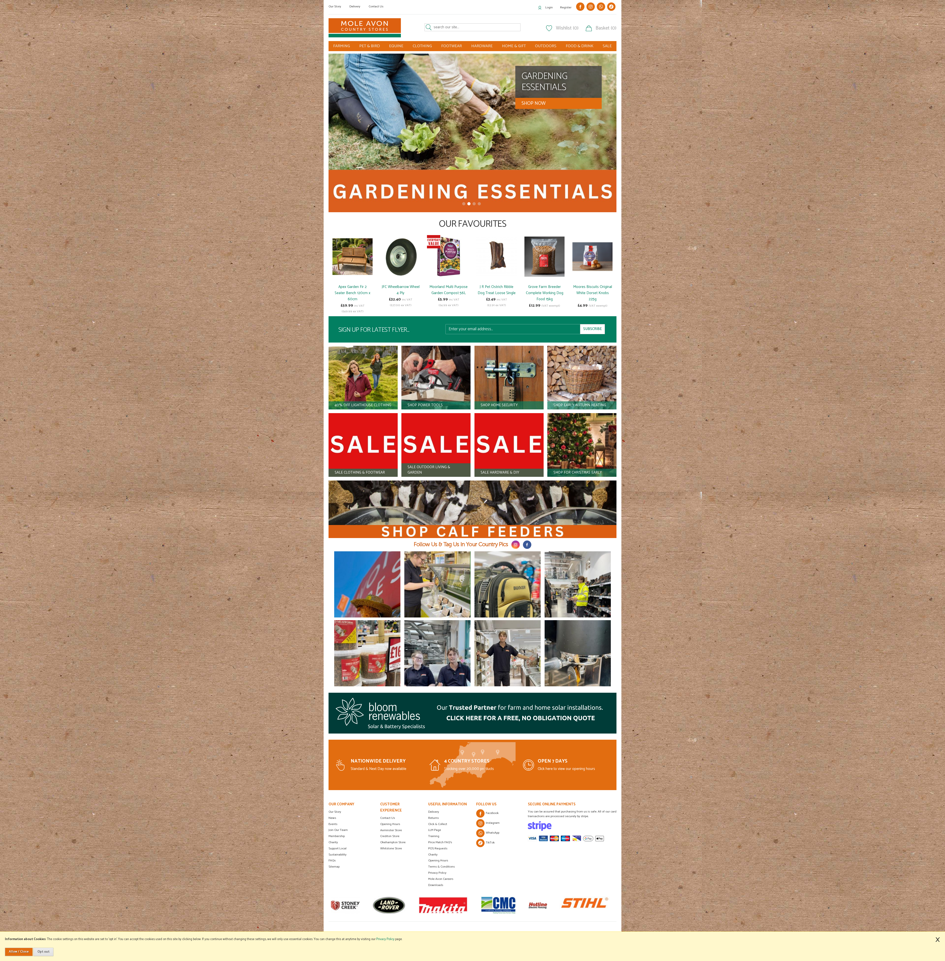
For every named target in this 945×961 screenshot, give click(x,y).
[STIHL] (435, 905)
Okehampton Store (393, 842)
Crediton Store (389, 836)
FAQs (332, 860)
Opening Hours (390, 824)
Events (333, 824)
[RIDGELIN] (612, 905)
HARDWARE (482, 46)
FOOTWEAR (451, 46)
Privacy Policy (437, 872)
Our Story (335, 6)
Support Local (337, 848)
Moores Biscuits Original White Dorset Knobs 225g (592, 293)
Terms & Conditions (441, 866)
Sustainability (337, 854)
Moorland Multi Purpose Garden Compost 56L (448, 290)
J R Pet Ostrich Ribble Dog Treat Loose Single (497, 290)
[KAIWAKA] (482, 905)
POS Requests (437, 848)
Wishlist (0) (567, 28)
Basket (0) (606, 28)
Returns (433, 818)
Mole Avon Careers (440, 879)
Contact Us (376, 6)
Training (433, 836)
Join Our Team (338, 830)
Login (549, 7)
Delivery (354, 6)
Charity (333, 842)
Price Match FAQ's (440, 842)
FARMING (341, 46)
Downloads (435, 885)
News (332, 818)
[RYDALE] (513, 905)
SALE (607, 46)
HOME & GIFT (514, 46)
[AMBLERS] (574, 905)
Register (565, 7)
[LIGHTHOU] (543, 905)
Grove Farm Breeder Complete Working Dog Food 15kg (544, 293)
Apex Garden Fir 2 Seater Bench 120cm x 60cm (352, 293)
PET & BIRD (369, 46)
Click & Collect (437, 824)
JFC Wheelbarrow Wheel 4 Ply (401, 290)
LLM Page (434, 830)
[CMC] (349, 905)
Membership (337, 836)
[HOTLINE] (388, 905)
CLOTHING (422, 46)
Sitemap (334, 866)
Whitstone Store (391, 848)
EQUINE (396, 46)
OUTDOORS (545, 46)
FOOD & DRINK (579, 46)
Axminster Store (391, 830)
